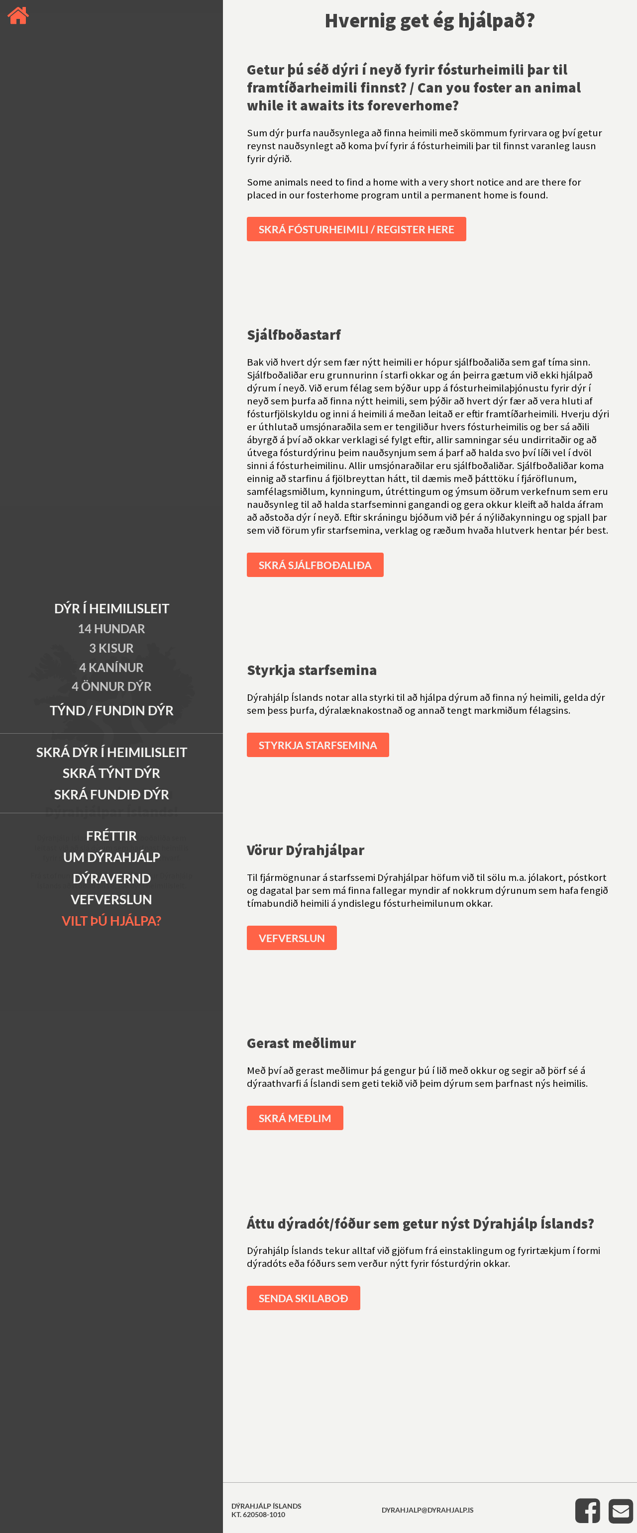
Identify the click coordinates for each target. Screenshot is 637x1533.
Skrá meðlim (295, 1118)
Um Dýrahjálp (111, 857)
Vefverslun (111, 899)
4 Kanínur (111, 667)
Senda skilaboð (303, 1298)
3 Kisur (111, 648)
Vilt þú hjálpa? (111, 921)
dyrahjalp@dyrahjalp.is (428, 1510)
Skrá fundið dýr (111, 794)
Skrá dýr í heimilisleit (111, 752)
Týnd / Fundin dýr (112, 710)
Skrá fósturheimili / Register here (356, 229)
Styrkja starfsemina (318, 745)
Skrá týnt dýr (111, 773)
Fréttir (111, 836)
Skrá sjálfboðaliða (315, 565)
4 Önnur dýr (112, 686)
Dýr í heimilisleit (111, 608)
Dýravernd (112, 878)
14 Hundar (111, 628)
